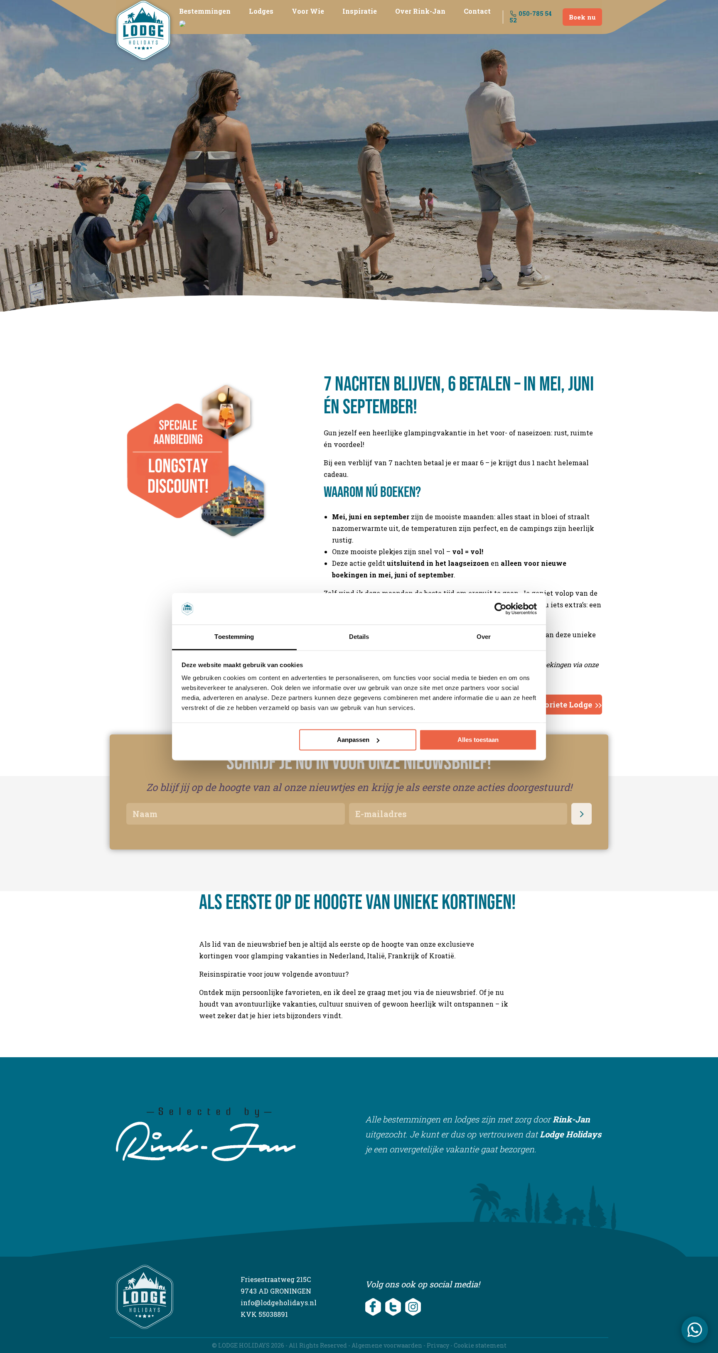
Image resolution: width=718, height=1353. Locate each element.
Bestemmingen (205, 11)
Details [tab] (359, 637)
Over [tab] (484, 637)
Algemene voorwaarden (387, 1345)
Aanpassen (353, 739)
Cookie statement (480, 1345)
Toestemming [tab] (234, 637)
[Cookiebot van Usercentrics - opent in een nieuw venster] (500, 608)
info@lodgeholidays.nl (279, 1302)
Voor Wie (308, 11)
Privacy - (440, 1345)
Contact (477, 11)
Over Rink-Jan (420, 11)
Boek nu (582, 17)
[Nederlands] (182, 22)
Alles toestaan (478, 739)
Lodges (261, 11)
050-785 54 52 (530, 17)
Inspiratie (359, 11)
